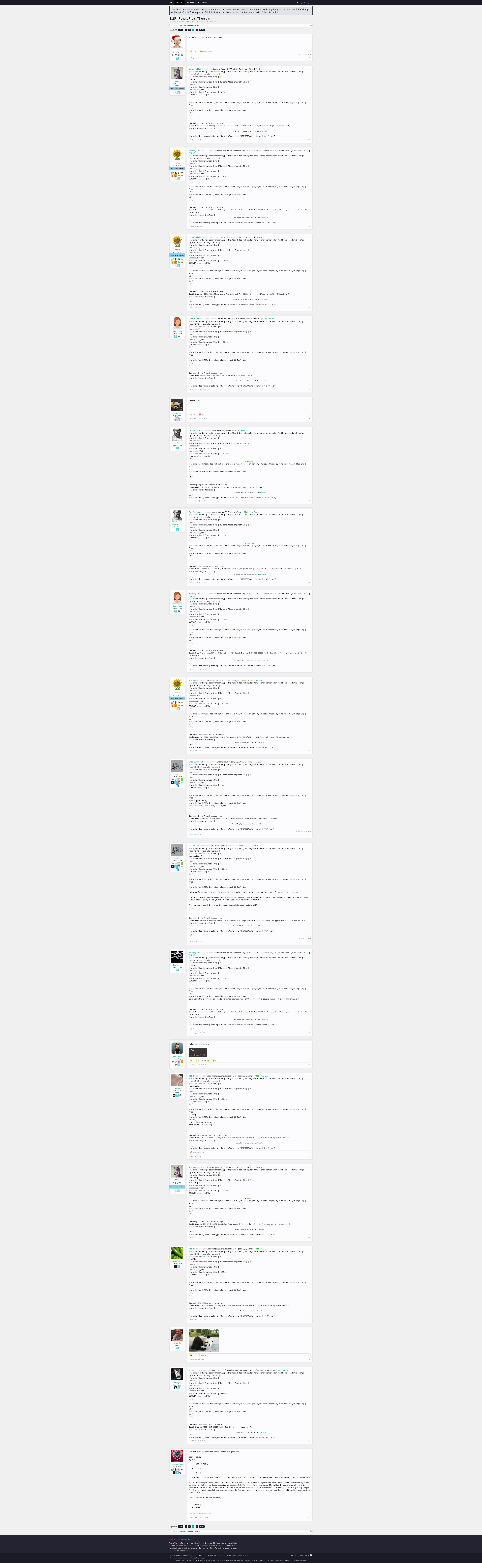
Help (302, 1555)
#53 (309, 1033)
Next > (202, 30)
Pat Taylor (177, 1383)
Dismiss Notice (310, 9)
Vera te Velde (194, 1370)
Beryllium (294, 1555)
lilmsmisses (177, 331)
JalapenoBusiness (177, 1261)
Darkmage (177, 965)
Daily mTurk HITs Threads (187, 21)
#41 (309, 58)
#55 (309, 1156)
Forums (179, 2)
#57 (309, 1319)
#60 (309, 1517)
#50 (309, 751)
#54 (309, 1064)
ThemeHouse (200, 1558)
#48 (309, 582)
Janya (177, 774)
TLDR (191, 1076)
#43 (309, 226)
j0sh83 (206, 21)
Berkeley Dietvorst (196, 150)
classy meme (177, 413)
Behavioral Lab (195, 69)
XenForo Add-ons (213, 1555)
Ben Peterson (194, 430)
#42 (309, 139)
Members (190, 2)
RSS (311, 1555)
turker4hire (177, 1056)
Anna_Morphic (177, 1464)
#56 (309, 1238)
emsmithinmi (177, 443)
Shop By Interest (196, 761)
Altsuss (192, 680)
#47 (309, 501)
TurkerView (263, 131)
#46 (309, 418)
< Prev (180, 30)
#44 (309, 308)
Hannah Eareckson (196, 318)
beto (177, 50)
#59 (309, 1440)
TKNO (177, 1088)
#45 (309, 389)
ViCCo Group (194, 845)
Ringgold (177, 1343)
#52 (309, 941)
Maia (177, 81)
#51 (309, 834)
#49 (309, 669)
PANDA (259, 69)
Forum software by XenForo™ (187, 1555)
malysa (177, 163)
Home (171, 2)
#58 (309, 1359)
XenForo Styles (226, 1555)
